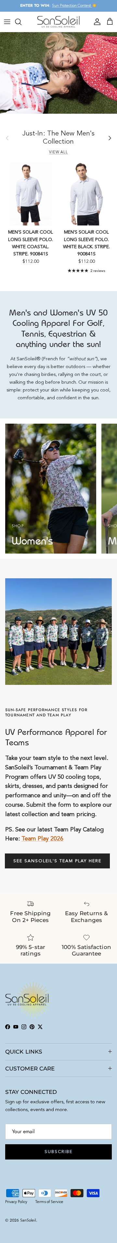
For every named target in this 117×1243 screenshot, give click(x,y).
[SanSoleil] (59, 22)
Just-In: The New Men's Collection (58, 137)
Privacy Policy (16, 1202)
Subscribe (58, 1152)
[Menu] (7, 22)
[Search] (21, 22)
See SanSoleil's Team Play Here (57, 861)
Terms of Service (49, 1202)
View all (58, 152)
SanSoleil (28, 1221)
